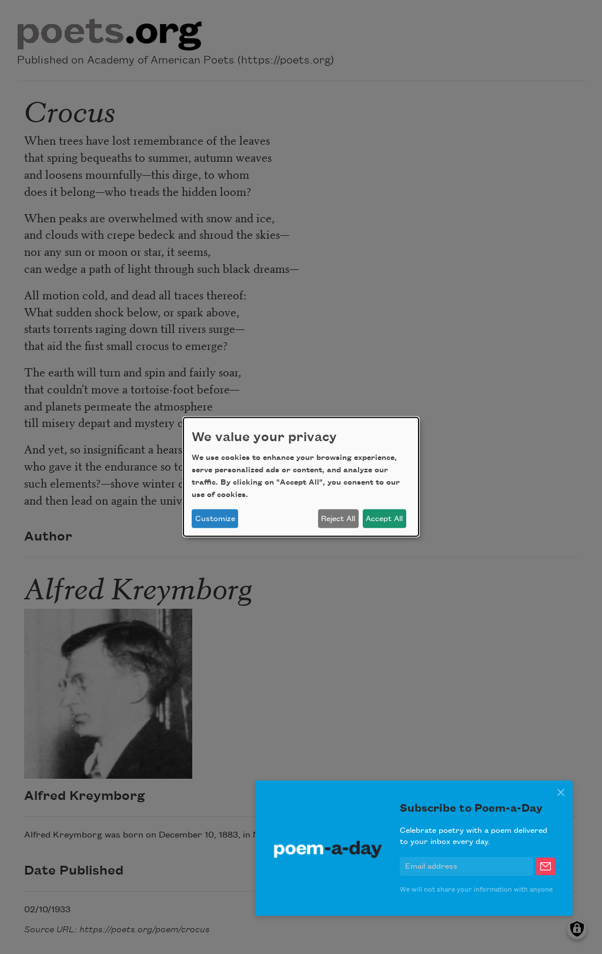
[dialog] (301, 477)
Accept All (384, 519)
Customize (215, 519)
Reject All (338, 519)
